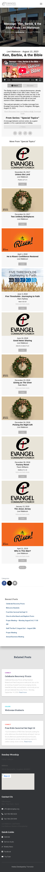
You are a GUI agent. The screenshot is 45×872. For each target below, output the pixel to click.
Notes (23, 127)
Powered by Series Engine (22, 573)
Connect (8, 673)
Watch (16, 85)
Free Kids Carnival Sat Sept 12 (16, 612)
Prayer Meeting (11, 632)
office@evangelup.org (11, 809)
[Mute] (36, 80)
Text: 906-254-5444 (10, 819)
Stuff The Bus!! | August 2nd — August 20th (21, 628)
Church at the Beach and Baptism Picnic (20, 616)
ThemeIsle (29, 867)
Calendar (7, 837)
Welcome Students (12, 608)
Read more (23, 692)
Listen (31, 85)
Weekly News (8, 847)
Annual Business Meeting (15, 637)
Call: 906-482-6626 (10, 814)
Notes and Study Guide (22, 304)
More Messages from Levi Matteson (17, 111)
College (7, 706)
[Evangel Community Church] (10, 4)
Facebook (7, 852)
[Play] (5, 80)
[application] (22, 70)
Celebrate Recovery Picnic (15, 604)
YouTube (7, 857)
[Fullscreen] (40, 80)
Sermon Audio (9, 842)
